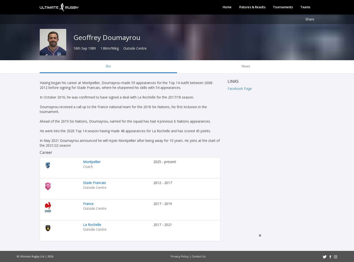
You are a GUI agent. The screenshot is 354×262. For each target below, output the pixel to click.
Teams (305, 7)
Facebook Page (240, 88)
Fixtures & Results (252, 7)
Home (227, 7)
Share (309, 19)
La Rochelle (92, 224)
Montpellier (92, 161)
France (88, 203)
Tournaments (283, 7)
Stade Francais (94, 182)
